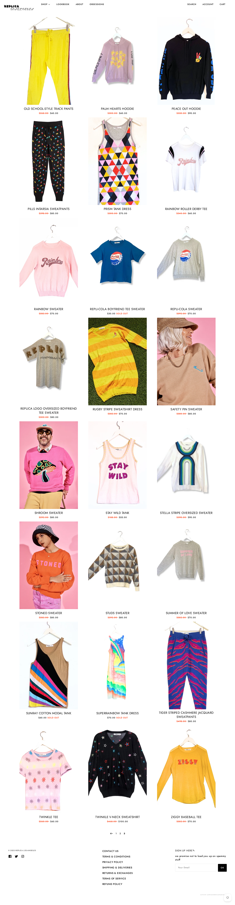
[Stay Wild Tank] (117, 465)
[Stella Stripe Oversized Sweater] (186, 465)
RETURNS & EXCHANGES (117, 873)
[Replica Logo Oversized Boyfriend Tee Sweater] (48, 361)
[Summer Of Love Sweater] (186, 565)
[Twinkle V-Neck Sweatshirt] (117, 769)
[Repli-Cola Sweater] (186, 261)
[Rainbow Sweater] (48, 261)
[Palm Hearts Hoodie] (117, 61)
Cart (222, 4)
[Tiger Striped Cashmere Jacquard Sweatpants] (186, 665)
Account (207, 4)
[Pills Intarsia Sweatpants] (48, 161)
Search (191, 4)
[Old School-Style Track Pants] (48, 61)
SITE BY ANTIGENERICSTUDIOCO (213, 895)
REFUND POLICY (112, 884)
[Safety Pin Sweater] (186, 361)
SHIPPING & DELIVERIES (117, 867)
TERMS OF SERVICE (114, 878)
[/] (19, 7)
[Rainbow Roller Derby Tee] (186, 161)
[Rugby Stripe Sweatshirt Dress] (117, 361)
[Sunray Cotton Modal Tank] (48, 665)
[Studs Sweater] (117, 565)
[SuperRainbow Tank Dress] (117, 665)
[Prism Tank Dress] (117, 161)
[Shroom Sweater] (48, 465)
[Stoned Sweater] (48, 565)
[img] (10, 856)
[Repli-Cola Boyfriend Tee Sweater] (117, 261)
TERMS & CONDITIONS (116, 856)
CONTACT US (110, 851)
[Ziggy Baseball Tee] (186, 769)
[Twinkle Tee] (48, 769)
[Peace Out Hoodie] (186, 61)
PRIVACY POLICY (112, 862)
